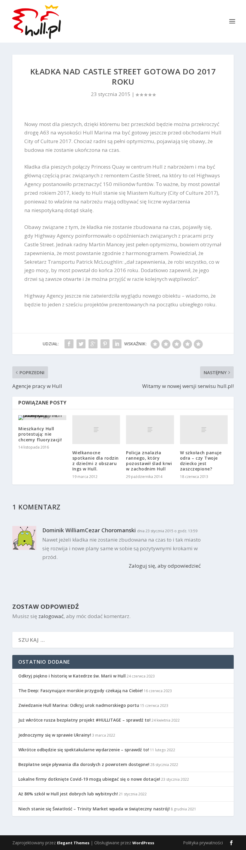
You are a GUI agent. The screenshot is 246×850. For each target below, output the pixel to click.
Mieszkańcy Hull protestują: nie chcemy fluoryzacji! (40, 434)
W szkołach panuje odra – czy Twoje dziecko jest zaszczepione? (201, 461)
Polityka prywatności (203, 842)
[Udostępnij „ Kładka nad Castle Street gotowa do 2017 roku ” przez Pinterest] (105, 344)
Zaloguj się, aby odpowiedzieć (165, 565)
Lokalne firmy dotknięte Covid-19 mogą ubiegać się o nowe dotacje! (89, 779)
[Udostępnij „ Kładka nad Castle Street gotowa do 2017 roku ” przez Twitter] (81, 344)
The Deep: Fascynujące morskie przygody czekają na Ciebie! (80, 690)
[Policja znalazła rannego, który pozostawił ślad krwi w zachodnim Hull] (150, 429)
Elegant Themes (73, 842)
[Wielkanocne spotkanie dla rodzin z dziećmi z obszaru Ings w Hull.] (96, 429)
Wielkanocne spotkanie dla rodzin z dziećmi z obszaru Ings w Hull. (95, 461)
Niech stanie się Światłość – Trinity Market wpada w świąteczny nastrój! (94, 809)
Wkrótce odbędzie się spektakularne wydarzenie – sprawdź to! (83, 749)
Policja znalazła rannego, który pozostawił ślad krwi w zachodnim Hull (149, 461)
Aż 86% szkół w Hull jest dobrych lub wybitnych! (68, 794)
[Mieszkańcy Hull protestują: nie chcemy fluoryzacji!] (42, 417)
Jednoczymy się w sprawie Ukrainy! (54, 735)
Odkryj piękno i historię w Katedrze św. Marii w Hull (72, 676)
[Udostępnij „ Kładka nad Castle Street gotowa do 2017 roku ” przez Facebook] (69, 344)
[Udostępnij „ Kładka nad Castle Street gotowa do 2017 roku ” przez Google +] (93, 344)
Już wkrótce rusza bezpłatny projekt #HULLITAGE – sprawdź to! (84, 720)
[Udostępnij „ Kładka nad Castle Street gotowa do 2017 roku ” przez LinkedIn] (117, 344)
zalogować (51, 616)
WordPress (143, 842)
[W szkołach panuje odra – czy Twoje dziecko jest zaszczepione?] (204, 429)
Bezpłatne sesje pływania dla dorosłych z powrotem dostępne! (83, 764)
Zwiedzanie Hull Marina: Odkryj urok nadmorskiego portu (78, 705)
